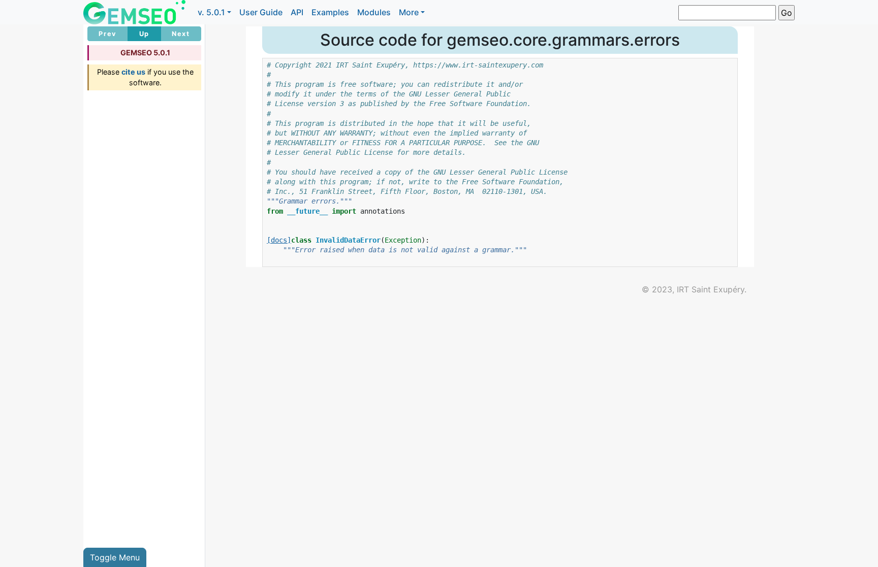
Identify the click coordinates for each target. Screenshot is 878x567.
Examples (330, 12)
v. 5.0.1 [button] (211, 12)
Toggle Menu (115, 557)
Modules (374, 12)
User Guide (261, 12)
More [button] (409, 12)
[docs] (279, 240)
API (297, 12)
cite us (133, 72)
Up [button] (144, 34)
